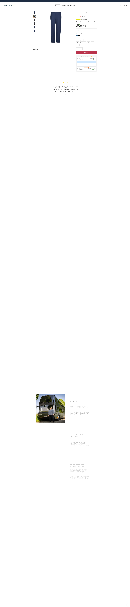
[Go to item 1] (34, 12)
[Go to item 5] (34, 27)
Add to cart (86, 52)
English (120, 5)
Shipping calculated (85, 17)
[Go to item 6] (34, 30)
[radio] (86, 59)
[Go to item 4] (34, 23)
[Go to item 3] (34, 19)
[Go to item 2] (34, 16)
